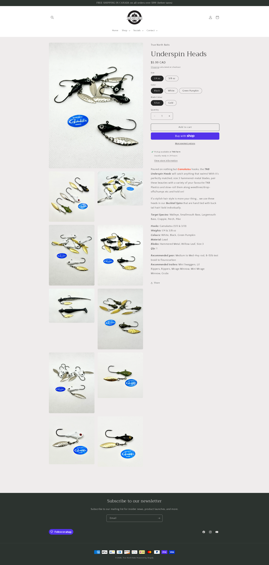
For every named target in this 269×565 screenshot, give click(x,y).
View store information (166, 160)
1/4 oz (157, 78)
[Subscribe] (159, 518)
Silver (157, 103)
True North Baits (129, 558)
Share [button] (157, 283)
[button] (52, 17)
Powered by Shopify (145, 558)
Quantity (155, 110)
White (171, 90)
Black (157, 90)
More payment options (185, 143)
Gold (170, 103)
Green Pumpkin (190, 90)
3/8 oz (171, 78)
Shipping (155, 67)
